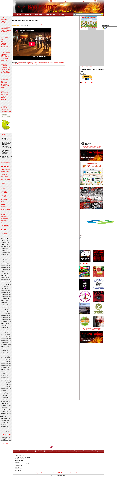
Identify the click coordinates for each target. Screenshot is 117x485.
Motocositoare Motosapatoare (22, 457)
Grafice (3, 41)
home (19, 14)
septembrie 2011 (5, 367)
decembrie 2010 (5, 384)
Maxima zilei (4, 109)
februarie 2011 (4, 381)
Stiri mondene (6, 209)
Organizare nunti (19, 460)
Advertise (69, 451)
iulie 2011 (3, 371)
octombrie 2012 (4, 342)
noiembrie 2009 (4, 411)
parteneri (38, 14)
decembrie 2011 (5, 361)
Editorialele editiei (16, 24)
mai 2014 (3, 306)
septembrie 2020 (5, 252)
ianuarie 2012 (4, 359)
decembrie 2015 (5, 279)
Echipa (47, 451)
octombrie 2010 (4, 388)
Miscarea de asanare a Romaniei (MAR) (32, 24)
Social (3, 201)
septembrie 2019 (5, 258)
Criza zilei (4, 174)
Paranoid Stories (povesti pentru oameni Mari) (6, 27)
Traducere (108, 29)
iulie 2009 (3, 420)
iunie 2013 (3, 327)
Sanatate (4, 199)
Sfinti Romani (4, 58)
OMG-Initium (4, 94)
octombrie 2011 (4, 365)
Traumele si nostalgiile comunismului (5, 55)
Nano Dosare (4, 37)
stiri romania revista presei (73, 1)
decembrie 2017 (5, 267)
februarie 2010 (4, 405)
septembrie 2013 (5, 321)
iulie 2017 (3, 271)
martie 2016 (3, 275)
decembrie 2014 (5, 292)
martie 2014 (3, 310)
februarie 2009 (4, 430)
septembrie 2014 (5, 298)
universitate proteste (46, 64)
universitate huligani (16, 64)
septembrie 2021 (5, 242)
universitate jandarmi (26, 64)
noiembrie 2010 (4, 386)
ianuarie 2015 (4, 290)
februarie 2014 (4, 311)
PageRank (17, 462)
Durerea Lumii (5, 101)
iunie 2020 (3, 254)
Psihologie (5, 171)
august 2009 (4, 418)
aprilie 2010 (4, 401)
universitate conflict (48, 62)
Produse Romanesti (4, 230)
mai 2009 (3, 424)
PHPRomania (18, 465)
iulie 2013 (3, 325)
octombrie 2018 (4, 265)
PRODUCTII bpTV (5, 50)
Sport (3, 204)
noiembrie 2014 (4, 294)
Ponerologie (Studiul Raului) (5, 72)
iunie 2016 (3, 273)
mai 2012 (3, 352)
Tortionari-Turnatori (4, 61)
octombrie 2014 (4, 296)
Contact (62, 14)
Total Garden (18, 470)
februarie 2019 (4, 263)
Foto (2, 223)
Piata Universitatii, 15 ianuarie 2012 (25, 20)
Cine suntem (50, 14)
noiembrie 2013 (4, 317)
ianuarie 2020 (4, 256)
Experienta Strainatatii (4, 107)
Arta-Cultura (5, 169)
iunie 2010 (3, 397)
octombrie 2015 (4, 283)
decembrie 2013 (5, 315)
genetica (3, 99)
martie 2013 (3, 333)
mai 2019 (3, 261)
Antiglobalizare (5, 74)
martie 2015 (3, 288)
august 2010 (4, 394)
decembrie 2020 (5, 246)
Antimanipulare (5, 67)
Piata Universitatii (21, 62)
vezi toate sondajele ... (5, 162)
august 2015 (4, 286)
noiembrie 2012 (4, 340)
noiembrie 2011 (4, 363)
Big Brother (4, 79)
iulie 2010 (3, 396)
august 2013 (4, 323)
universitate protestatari (36, 64)
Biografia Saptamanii (4, 44)
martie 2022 (3, 240)
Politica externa (4, 191)
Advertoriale (6, 166)
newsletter (54, 1)
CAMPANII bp (4, 19)
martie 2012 (3, 356)
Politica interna (4, 196)
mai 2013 (3, 329)
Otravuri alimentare (4, 88)
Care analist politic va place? (7, 147)
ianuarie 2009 (4, 432)
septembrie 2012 (5, 344)
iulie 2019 (3, 260)
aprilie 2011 (4, 377)
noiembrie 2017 (4, 269)
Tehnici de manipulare (4, 65)
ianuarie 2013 (4, 336)
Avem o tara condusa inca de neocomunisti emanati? (6, 143)
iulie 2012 (3, 348)
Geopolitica (5, 186)
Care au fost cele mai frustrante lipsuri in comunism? (5, 153)
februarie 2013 (4, 335)
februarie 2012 (4, 358)
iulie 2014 (3, 302)
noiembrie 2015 (4, 281)
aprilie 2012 (4, 354)
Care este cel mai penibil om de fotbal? (7, 158)
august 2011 (4, 369)
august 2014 (4, 300)
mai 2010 (3, 399)
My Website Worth (19, 459)
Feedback (22, 451)
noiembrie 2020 (4, 248)
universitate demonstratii (58, 62)
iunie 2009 (3, 422)
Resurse (28, 14)
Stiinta (3, 207)
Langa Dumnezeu (5, 69)
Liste (2, 39)
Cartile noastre (4, 215)
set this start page (62, 1)
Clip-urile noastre (4, 219)
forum (3, 17)
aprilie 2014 (4, 308)
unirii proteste (41, 62)
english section (6, 111)
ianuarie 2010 (4, 407)
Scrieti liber (40, 451)
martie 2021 (3, 244)
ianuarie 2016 (4, 277)
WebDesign (84, 451)
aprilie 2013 (4, 331)
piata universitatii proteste (31, 62)
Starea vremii (18, 468)
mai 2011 (3, 375)
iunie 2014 (3, 304)
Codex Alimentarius (4, 92)
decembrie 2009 (5, 409)
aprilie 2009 (4, 426)
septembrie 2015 (5, 285)
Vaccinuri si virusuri (4, 97)
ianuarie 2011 (4, 383)
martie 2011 (3, 379)
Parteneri (61, 451)
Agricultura (5, 179)
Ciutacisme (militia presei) (5, 85)
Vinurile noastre (4, 234)
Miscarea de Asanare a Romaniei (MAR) (5, 23)
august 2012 (4, 346)
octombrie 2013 (4, 319)
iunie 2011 (3, 373)
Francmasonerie (5, 77)
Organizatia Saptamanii (4, 47)
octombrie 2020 (4, 250)
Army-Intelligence (4, 82)
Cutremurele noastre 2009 (5, 226)
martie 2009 (3, 428)
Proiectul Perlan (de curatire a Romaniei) (6, 31)
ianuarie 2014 (4, 313)
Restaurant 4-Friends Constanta (23, 464)
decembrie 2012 (5, 338)
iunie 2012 (3, 350)
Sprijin (76, 451)
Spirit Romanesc (5, 52)
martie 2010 (3, 403)
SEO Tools (17, 467)
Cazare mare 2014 (19, 455)
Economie (4, 177)
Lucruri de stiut (5, 104)
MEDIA (3, 188)
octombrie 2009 (4, 413)
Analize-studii (5, 35)
